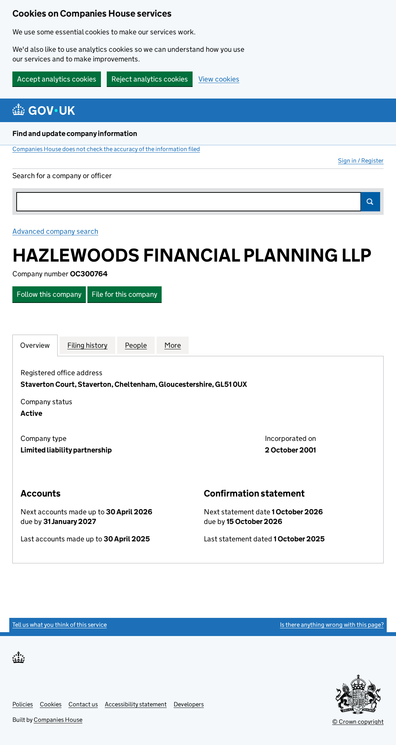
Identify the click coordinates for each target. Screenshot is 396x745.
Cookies (50, 704)
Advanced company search (55, 231)
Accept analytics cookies (56, 79)
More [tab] (172, 345)
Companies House (58, 719)
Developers (189, 704)
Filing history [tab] (87, 345)
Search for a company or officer (62, 175)
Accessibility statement (136, 704)
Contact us (83, 704)
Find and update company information (74, 133)
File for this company (124, 294)
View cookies (218, 79)
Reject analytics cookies (149, 79)
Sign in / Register (361, 160)
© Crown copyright (358, 721)
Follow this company (49, 294)
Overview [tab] (35, 345)
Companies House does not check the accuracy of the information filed (106, 149)
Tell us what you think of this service (59, 624)
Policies (22, 704)
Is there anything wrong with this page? (332, 624)
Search (370, 201)
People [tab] (136, 345)
